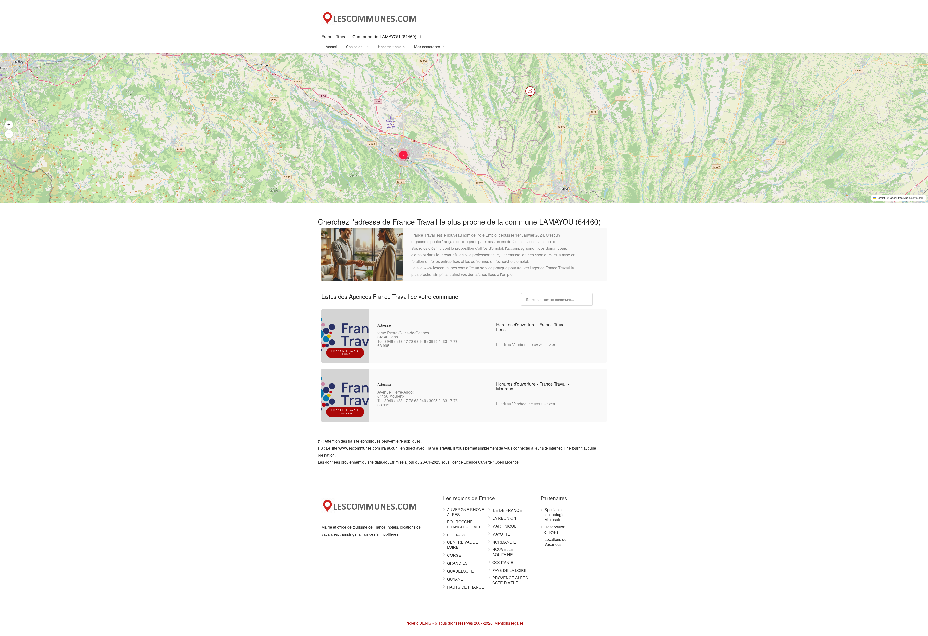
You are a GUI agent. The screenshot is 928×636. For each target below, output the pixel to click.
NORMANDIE (504, 542)
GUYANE (455, 579)
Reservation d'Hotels (554, 529)
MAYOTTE (501, 534)
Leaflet (880, 198)
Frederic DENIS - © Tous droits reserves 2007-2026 (448, 623)
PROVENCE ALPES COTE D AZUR (510, 580)
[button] (526, 86)
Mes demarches (427, 46)
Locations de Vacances (555, 542)
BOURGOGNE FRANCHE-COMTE (464, 524)
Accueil (331, 46)
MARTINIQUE (504, 526)
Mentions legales (509, 623)
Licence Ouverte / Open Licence (491, 462)
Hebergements (389, 46)
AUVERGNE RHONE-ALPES (466, 512)
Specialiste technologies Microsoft (555, 514)
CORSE (454, 555)
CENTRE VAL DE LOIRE (462, 545)
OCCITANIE (502, 562)
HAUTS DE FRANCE (465, 587)
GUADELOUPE (460, 571)
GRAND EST (458, 563)
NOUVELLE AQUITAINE (502, 552)
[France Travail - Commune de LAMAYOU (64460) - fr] (369, 16)
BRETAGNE (457, 535)
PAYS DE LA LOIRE (509, 570)
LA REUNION (504, 518)
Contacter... (355, 46)
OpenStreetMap (899, 198)
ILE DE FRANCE (507, 510)
